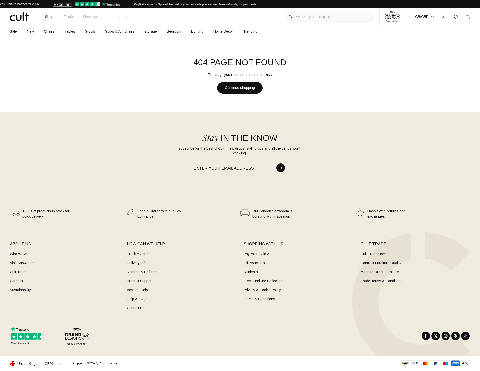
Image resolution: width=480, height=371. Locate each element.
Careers (16, 281)
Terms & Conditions (259, 299)
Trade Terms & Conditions (382, 281)
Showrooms (92, 17)
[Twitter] (436, 336)
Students (251, 272)
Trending (250, 32)
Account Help (137, 290)
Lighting (197, 32)
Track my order (139, 254)
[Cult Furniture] (19, 16)
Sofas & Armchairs (119, 32)
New (30, 32)
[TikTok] (465, 336)
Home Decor (223, 32)
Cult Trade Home (374, 254)
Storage (150, 32)
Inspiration (120, 17)
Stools (90, 32)
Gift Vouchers (254, 263)
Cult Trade (18, 272)
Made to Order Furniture (380, 272)
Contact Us (136, 308)
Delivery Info (136, 263)
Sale (13, 32)
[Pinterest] (455, 336)
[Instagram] (446, 336)
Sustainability (20, 290)
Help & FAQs (137, 299)
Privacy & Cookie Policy (262, 290)
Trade (68, 17)
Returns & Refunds (142, 272)
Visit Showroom (22, 263)
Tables (69, 32)
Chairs (49, 32)
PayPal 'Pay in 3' (257, 254)
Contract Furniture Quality (381, 263)
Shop (49, 17)
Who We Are (20, 254)
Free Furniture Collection (263, 281)
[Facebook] (426, 336)
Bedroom (174, 32)
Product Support (140, 281)
